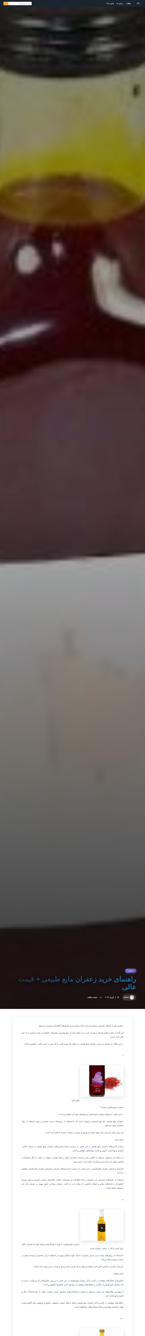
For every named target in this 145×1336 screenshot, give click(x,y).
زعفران (130, 971)
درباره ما (120, 3)
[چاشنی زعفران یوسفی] (138, 3)
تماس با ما (110, 3)
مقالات (128, 3)
